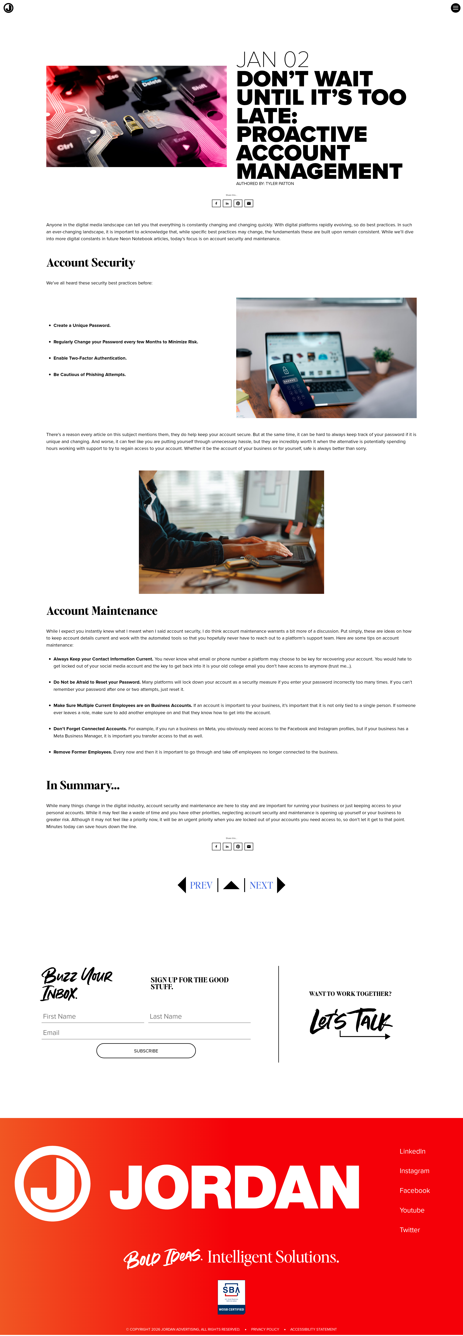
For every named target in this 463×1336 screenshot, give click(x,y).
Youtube (412, 1210)
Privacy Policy (265, 1329)
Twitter (410, 1229)
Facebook (415, 1190)
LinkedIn (413, 1151)
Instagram (415, 1170)
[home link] (8, 12)
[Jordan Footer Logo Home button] (188, 1219)
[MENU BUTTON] (455, 8)
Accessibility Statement (313, 1329)
